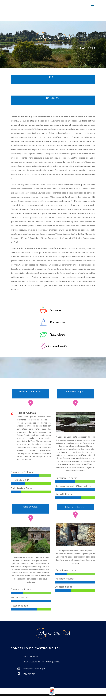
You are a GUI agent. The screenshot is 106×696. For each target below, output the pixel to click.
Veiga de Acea (29, 506)
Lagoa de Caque (74, 391)
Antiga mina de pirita (75, 507)
